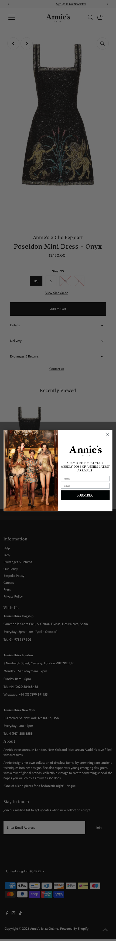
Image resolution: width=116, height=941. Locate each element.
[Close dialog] (108, 434)
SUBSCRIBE (85, 495)
